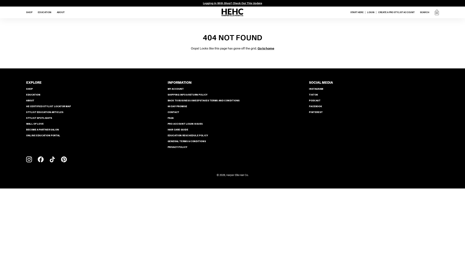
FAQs (171, 118)
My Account (176, 89)
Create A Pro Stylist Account (396, 12)
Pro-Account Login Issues (185, 124)
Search (424, 12)
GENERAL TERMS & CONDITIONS (187, 141)
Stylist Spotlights (39, 118)
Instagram (316, 89)
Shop (29, 89)
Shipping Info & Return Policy (188, 95)
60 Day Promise (177, 106)
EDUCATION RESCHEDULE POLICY (188, 135)
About (30, 100)
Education (33, 95)
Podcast (314, 100)
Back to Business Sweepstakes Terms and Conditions (204, 100)
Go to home (266, 48)
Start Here (357, 12)
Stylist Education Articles (45, 112)
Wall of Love (35, 124)
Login (370, 12)
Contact (173, 112)
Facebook (315, 106)
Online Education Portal (43, 135)
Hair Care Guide (178, 129)
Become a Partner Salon (42, 129)
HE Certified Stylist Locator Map (48, 106)
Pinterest (316, 112)
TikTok (313, 95)
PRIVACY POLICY (177, 147)
